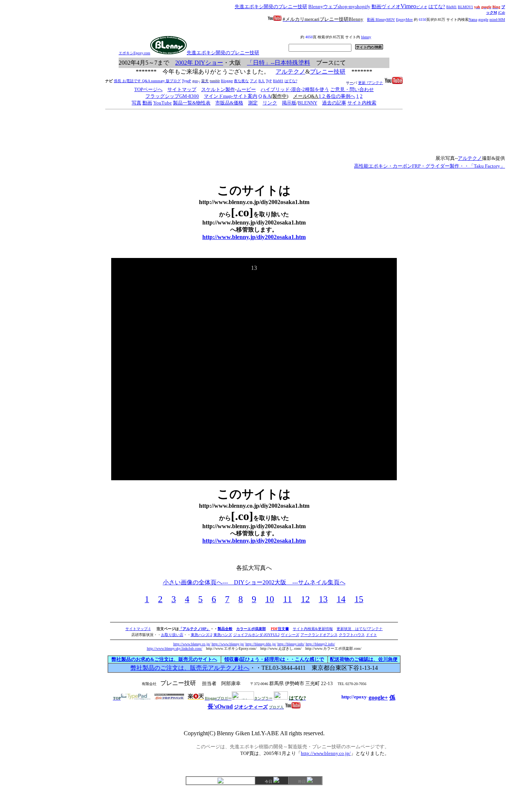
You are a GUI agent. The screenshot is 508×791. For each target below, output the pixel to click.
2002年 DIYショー (199, 62)
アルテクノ (290, 71)
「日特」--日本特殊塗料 (278, 62)
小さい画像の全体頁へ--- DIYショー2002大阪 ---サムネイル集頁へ (254, 582)
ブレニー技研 (327, 71)
